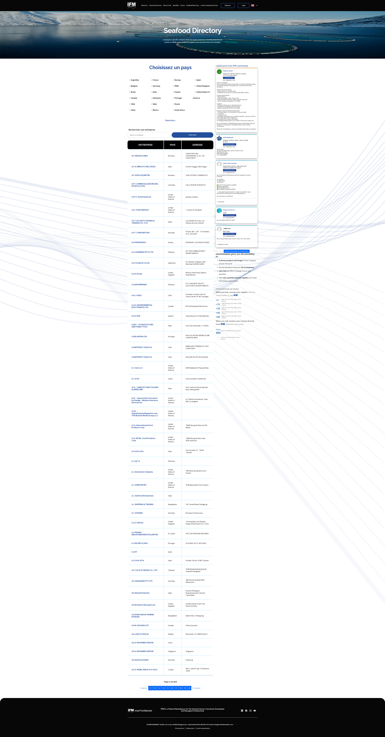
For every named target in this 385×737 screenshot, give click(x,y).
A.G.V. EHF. (136, 316)
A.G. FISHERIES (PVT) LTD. (143, 252)
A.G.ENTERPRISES (139, 285)
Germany (156, 86)
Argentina (135, 80)
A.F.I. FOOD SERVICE (140, 210)
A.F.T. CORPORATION (140, 233)
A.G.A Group (137, 274)
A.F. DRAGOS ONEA (140, 156)
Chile (133, 104)
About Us (144, 5)
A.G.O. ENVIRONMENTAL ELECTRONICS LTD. (142, 306)
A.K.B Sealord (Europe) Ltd (143, 605)
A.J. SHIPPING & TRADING (142, 504)
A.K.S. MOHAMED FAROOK (143, 643)
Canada (134, 98)
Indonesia (157, 98)
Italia (155, 104)
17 (176, 688)
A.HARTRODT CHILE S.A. (142, 347)
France (155, 80)
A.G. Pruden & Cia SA (141, 263)
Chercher (192, 135)
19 (185, 688)
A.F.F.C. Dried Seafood (141, 197)
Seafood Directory (192, 5)
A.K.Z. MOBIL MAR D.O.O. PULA (144, 670)
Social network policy (203, 728)
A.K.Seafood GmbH (140, 660)
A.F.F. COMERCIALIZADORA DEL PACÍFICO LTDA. (145, 185)
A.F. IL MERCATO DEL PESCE (144, 167)
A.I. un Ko (135, 379)
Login (244, 5)
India (155, 92)
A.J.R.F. (134, 552)
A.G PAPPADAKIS (139, 242)
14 (163, 688)
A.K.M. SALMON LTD (140, 625)
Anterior (144, 688)
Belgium (134, 86)
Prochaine (196, 688)
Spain (198, 80)
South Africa (180, 110)
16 (172, 688)
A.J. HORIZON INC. (139, 485)
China (133, 110)
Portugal (178, 98)
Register (228, 5)
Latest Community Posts (209, 5)
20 (189, 688)
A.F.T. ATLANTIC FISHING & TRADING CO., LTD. (143, 222)
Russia (177, 104)
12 (155, 688)
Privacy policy (179, 728)
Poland (177, 92)
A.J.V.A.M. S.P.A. (138, 560)
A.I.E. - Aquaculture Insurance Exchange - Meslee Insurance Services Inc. (145, 400)
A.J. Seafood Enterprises (142, 496)
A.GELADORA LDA (139, 336)
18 (180, 688)
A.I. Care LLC (137, 368)
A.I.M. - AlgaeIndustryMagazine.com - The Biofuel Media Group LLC (145, 413)
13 (159, 688)
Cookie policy (190, 728)
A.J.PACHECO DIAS (140, 543)
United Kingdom (203, 86)
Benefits (176, 5)
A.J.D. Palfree (137, 523)
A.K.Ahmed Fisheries (140, 593)
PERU (177, 86)
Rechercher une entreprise (142, 130)
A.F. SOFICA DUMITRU (141, 175)
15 (168, 688)
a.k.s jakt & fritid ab (140, 634)
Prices (182, 5)
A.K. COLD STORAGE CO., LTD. (145, 570)
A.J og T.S (136, 461)
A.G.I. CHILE (137, 295)
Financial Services (155, 5)
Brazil (133, 92)
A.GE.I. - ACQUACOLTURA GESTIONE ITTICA (142, 326)
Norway (178, 80)
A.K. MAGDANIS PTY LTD (142, 581)
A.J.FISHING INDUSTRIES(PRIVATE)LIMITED (145, 533)
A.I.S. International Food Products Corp (142, 426)
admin (236, 725)
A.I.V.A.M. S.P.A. (138, 451)
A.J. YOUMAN (137, 513)
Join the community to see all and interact (236, 251)
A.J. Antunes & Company (142, 472)
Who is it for (167, 5)
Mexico (156, 110)
